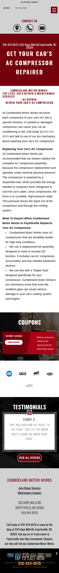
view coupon (13, 342)
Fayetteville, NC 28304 (41, 46)
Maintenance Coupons (29, 493)
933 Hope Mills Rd (29, 45)
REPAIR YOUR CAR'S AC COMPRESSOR (29, 102)
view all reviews (29, 458)
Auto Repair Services (30, 488)
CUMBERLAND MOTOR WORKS (29, 90)
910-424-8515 (10, 45)
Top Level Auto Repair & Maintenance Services (28, 95)
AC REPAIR (29, 99)
